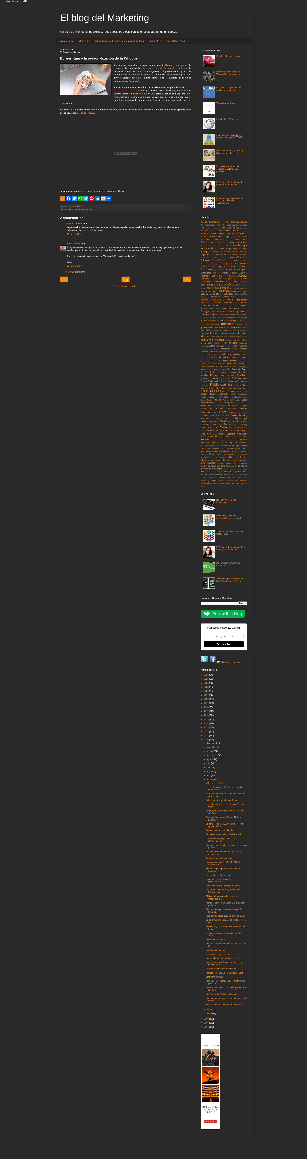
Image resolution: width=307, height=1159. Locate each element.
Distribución (206, 282)
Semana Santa (241, 403)
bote (221, 443)
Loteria (239, 333)
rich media (236, 477)
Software (243, 408)
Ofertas (221, 364)
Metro (203, 349)
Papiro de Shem (220, 369)
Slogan (244, 406)
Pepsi (244, 369)
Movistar (204, 352)
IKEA (211, 317)
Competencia (228, 263)
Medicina (217, 343)
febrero (210, 1009)
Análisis (204, 237)
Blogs (214, 248)
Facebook (218, 299)
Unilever (204, 431)
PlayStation (242, 375)
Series (204, 405)
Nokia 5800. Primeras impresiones (226, 501)
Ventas (218, 430)
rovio (245, 477)
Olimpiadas (231, 363)
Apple (227, 236)
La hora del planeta (219, 330)
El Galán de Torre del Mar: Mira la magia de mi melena (230, 183)
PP (226, 366)
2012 (206, 731)
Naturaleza (212, 358)
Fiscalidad (216, 303)
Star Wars (242, 412)
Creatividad (206, 273)
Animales (221, 234)
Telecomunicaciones (210, 421)
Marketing (72, 209)
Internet (227, 324)
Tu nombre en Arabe (225, 103)
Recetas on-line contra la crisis (220, 830)
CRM (214, 252)
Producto (225, 381)
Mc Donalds (207, 343)
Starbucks (205, 415)
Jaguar (210, 327)
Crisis (216, 272)
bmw (217, 443)
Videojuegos (241, 431)
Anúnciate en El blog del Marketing (167, 41)
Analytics (205, 234)
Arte (245, 236)
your (202, 486)
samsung (205, 480)
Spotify (232, 412)
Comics (243, 261)
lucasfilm (244, 463)
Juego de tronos (221, 327)
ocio (202, 472)
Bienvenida (213, 246)
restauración (224, 477)
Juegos (233, 327)
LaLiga (231, 330)
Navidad (224, 357)
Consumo (206, 269)
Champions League (238, 254)
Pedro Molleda (74, 243)
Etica (237, 294)
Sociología (231, 408)
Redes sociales (210, 391)
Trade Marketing (240, 425)
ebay (235, 449)
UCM (230, 428)
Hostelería (234, 314)
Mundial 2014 (216, 351)
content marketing (229, 445)
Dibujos (227, 279)
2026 (206, 675)
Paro (229, 369)
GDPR (217, 309)
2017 (206, 711)
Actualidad (226, 228)
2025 (206, 679)
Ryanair (226, 400)
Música (223, 354)
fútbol (211, 454)
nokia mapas (242, 469)
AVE (202, 228)
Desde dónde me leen (216, 950)
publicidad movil (231, 474)
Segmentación (207, 402)
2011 (206, 735)
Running (217, 400)
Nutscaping (243, 361)
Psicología (204, 385)
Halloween (227, 312)
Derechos (205, 279)
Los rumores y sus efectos (218, 954)
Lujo (245, 333)
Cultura (233, 273)
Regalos (231, 391)
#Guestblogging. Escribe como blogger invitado (119, 41)
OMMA (203, 364)
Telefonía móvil (229, 421)
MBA (203, 336)
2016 (206, 715)
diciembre (211, 743)
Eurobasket (205, 297)
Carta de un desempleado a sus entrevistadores (220, 839)
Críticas (225, 273)
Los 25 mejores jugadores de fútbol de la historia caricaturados (229, 200)
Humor (204, 317)
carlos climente (74, 223)
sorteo (221, 480)
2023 (206, 687)
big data (243, 440)
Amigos (244, 231)
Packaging (242, 366)
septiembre (212, 755)
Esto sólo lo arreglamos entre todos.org (224, 1004)
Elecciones (234, 288)
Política (216, 378)
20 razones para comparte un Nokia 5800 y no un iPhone (229, 580)
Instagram (224, 320)
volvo (245, 483)
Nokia (225, 361)
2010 (206, 739)
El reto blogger (220, 287)
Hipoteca (215, 314)
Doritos (228, 282)
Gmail (244, 309)
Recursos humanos (238, 388)
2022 (206, 691)
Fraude (234, 306)
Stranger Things (224, 415)
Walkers (203, 437)
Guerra (219, 312)
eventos (204, 454)
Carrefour (224, 254)
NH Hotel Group (240, 355)
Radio (235, 385)
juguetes (211, 463)
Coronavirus (230, 269)
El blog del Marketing (104, 17)
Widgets (221, 437)
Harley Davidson (239, 312)
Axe (217, 243)
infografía (205, 460)
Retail (225, 397)
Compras (243, 264)
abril (209, 775)
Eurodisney (227, 297)
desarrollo (216, 449)
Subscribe (224, 644)
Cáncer (215, 276)
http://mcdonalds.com (170, 68)
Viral (209, 433)
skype (213, 480)
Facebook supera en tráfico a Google (223, 886)
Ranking (243, 385)
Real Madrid (214, 388)
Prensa (204, 381)
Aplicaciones (216, 236)
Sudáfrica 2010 (210, 418)
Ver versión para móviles (125, 286)
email (203, 451)
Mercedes (229, 346)
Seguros (229, 402)
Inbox (238, 318)
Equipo (244, 291)
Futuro (204, 308)
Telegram (243, 422)
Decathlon (233, 276)
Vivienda (222, 434)
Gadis (223, 309)
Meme (214, 346)
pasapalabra (209, 472)
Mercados (220, 346)
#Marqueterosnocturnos (211, 222)
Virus (215, 434)
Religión (214, 394)
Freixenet (243, 306)
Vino (203, 434)
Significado (236, 406)
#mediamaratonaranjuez (236, 222)
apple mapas (220, 440)
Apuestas (236, 237)
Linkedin (214, 333)
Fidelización (241, 300)
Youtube (205, 439)
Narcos (203, 358)
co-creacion (215, 445)
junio (209, 767)
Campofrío (242, 251)
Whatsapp (212, 436)
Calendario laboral (230, 252)
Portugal (226, 378)
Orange (219, 366)
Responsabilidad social (211, 397)
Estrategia (228, 294)
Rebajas (224, 388)
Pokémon (205, 378)
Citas (245, 258)
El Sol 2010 (206, 288)
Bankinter (204, 246)
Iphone (204, 327)
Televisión (205, 424)
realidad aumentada (209, 477)
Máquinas (215, 355)
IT (215, 318)
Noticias (233, 361)
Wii (226, 437)
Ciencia (231, 258)
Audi (245, 240)
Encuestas (235, 291)
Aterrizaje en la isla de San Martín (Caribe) (225, 973)
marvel (231, 466)
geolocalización (223, 454)
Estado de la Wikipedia (227, 119)
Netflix (244, 357)
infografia (243, 457)
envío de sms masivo (230, 451)
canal (244, 443)
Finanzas (205, 303)
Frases (227, 306)
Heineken (205, 314)
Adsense (243, 228)
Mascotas (228, 340)
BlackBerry (232, 246)
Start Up (213, 415)
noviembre (212, 747)
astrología (229, 440)
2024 (206, 683)
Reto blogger (235, 397)
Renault (223, 394)
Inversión (239, 324)
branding (228, 443)
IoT (246, 324)
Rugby (209, 400)
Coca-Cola (218, 260)
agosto (210, 759)
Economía (205, 285)
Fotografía (242, 302)
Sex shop (221, 406)
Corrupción (242, 270)
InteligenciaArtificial (238, 320)
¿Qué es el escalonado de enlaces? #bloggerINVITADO (229, 136)
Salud (244, 400)
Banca (244, 242)
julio (209, 763)
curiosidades (206, 448)
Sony (215, 412)
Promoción (234, 381)
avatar (236, 440)
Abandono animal (213, 228)
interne (234, 460)
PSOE (232, 366)
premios (204, 474)
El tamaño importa (214, 977)
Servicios (212, 406)
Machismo (223, 336)
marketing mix (223, 466)
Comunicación (207, 267)
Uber (239, 428)
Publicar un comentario (74, 272)
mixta (237, 466)
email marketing (213, 451)
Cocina (236, 261)
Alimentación (224, 231)
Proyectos (243, 381)
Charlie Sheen (206, 258)
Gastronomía (234, 308)
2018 (206, 707)
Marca (204, 339)
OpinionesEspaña (207, 367)
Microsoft (225, 349)
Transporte (206, 427)
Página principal (66, 41)
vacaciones (230, 483)
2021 (206, 695)
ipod (240, 460)
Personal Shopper (229, 372)
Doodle (218, 281)
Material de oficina (240, 340)
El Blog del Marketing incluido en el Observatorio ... (222, 897)
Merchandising (240, 346)
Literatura (223, 333)
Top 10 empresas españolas (219, 858)
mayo (209, 771)
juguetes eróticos (224, 463)
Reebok (223, 391)
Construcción (230, 267)
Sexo (228, 405)
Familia (229, 300)
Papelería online (207, 369)
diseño (223, 448)
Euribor (244, 294)
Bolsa (221, 249)
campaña (237, 442)
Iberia (218, 317)
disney (230, 448)
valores (239, 483)
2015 (206, 719)
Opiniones (242, 364)
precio (232, 472)
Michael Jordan (213, 349)
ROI (230, 385)
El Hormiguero (241, 285)
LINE (208, 330)
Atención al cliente (211, 239)
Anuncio (242, 233)
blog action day (208, 443)
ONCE (209, 364)
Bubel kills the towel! (215, 939)
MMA (207, 336)
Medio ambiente (229, 343)
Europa (236, 297)
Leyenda (243, 330)
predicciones (241, 471)
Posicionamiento (239, 378)
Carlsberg (215, 254)
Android (212, 234)
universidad (219, 483)
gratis (233, 454)
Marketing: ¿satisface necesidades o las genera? (228, 516)
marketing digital (208, 466)
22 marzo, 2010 (74, 234)
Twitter (224, 427)
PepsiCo (204, 372)
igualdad (223, 457)
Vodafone (231, 434)
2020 (245, 225)
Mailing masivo (241, 336)
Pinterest (231, 375)
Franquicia (218, 306)
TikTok (220, 425)
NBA (230, 355)
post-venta (223, 472)
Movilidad (243, 349)
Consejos (218, 266)
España (204, 294)
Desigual (217, 279)
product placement (216, 475)
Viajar (232, 430)
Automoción (207, 242)
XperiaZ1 (237, 437)
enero (209, 1014)
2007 (206, 1027)
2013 (206, 727)
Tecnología (241, 418)
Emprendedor (211, 291)
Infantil (204, 320)
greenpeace (242, 454)
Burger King (172, 65)
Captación (205, 254)
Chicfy (224, 258)
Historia (224, 314)
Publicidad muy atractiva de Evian (221, 800)
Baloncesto (235, 242)
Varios (210, 430)
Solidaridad (206, 412)
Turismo (215, 427)
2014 (206, 723)
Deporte (242, 275)
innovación (215, 460)
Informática (213, 320)
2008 (206, 1023)
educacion (242, 448)
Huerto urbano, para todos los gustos (223, 958)
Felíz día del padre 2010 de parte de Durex (225, 916)
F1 (241, 297)
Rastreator (204, 388)
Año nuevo (224, 243)
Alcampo (213, 231)
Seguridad (220, 403)
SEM (232, 400)
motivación (217, 469)
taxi (236, 480)
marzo (210, 779)
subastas (229, 480)
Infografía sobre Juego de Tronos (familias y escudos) (229, 73)
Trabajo (228, 424)
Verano (226, 430)
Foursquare (206, 305)
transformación (207, 483)
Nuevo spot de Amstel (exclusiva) (221, 994)
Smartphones (206, 408)
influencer (232, 457)
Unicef (244, 428)
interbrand (226, 460)
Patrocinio (236, 369)
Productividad (213, 381)
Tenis (214, 425)
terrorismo (243, 480)
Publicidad (218, 384)
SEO (238, 400)
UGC (234, 428)
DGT (221, 276)
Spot (222, 412)
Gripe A (212, 312)
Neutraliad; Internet (208, 361)
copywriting (243, 445)
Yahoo (244, 437)
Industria (244, 318)
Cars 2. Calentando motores (229, 56)
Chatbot (217, 258)
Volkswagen (241, 434)
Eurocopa (215, 297)
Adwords (204, 231)
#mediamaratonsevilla (210, 225)
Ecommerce (240, 281)
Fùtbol (211, 309)
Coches (228, 261)
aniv (212, 440)
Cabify (219, 252)
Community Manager (209, 264)
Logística (231, 333)
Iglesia (225, 317)
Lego (237, 330)
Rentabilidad (242, 394)
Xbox (231, 437)
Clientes (205, 260)
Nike (219, 361)
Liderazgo (205, 333)
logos (236, 463)
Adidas (236, 228)
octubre (210, 751)
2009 (206, 1019)
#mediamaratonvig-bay (232, 225)
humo (216, 457)
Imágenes (232, 318)
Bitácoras (222, 246)
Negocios (235, 357)
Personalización (85, 209)
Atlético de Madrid (232, 240)
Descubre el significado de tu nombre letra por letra (229, 88)
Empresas (224, 290)
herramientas (206, 457)
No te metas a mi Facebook (219, 875)
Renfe (232, 394)
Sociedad (219, 408)
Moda (234, 349)
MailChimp (231, 336)
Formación (229, 302)
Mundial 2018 (230, 352)
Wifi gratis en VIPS (215, 783)
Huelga (244, 314)
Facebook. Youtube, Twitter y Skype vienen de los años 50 (229, 151)
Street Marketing (239, 415)
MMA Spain (214, 336)
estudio (244, 451)
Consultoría (242, 267)
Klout (240, 327)
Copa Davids (218, 270)
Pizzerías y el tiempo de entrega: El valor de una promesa (227, 169)
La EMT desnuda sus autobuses (221, 969)
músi (225, 469)
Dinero (244, 279)
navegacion (232, 469)
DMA (226, 276)
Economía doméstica (223, 284)
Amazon (236, 230)
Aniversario (231, 234)
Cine (239, 257)
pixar (217, 472)
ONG (215, 364)
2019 (206, 703)
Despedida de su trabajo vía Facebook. (224, 834)
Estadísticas (216, 294)
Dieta (236, 279)
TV (227, 418)
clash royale (205, 445)
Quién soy (84, 41)
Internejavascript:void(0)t (210, 324)
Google (205, 311)
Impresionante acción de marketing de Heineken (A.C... (223, 880)
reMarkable (243, 475)
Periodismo (215, 372)
